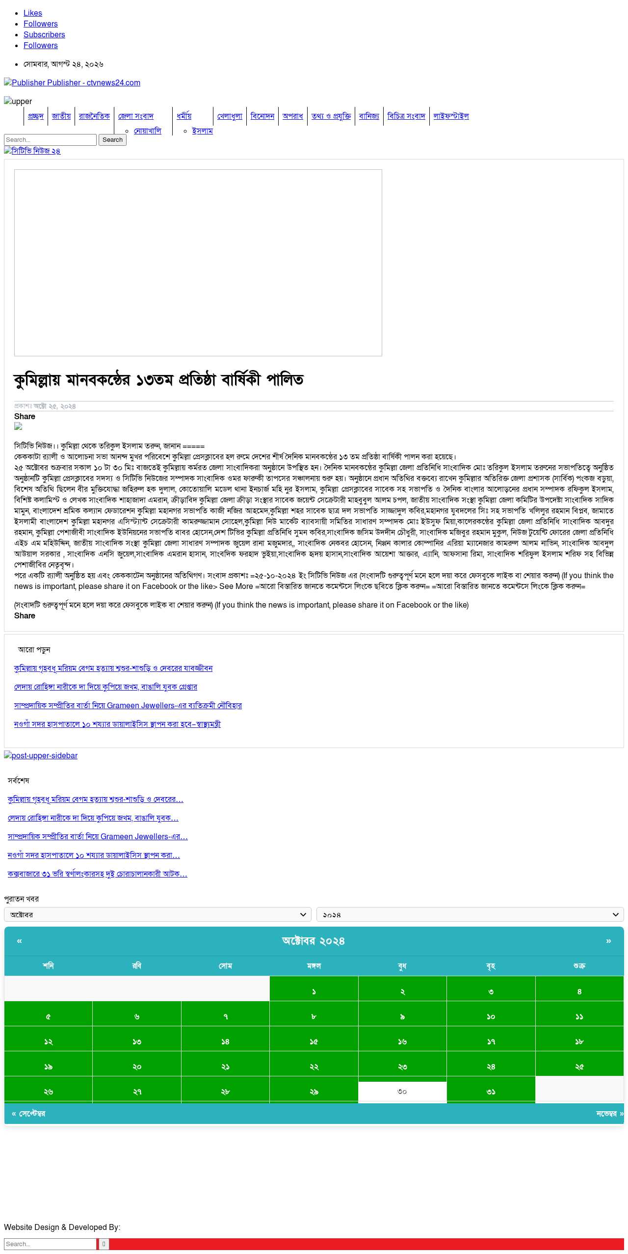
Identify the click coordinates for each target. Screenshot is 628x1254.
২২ (314, 1066)
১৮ (579, 1041)
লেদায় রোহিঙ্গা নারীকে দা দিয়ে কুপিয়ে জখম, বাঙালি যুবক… (93, 818)
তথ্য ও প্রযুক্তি (331, 116)
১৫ (314, 1041)
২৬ (48, 1091)
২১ (225, 1066)
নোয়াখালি (147, 131)
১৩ (136, 1041)
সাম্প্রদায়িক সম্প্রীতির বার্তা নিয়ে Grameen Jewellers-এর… (98, 836)
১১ (579, 1016)
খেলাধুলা (229, 116)
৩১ (491, 1091)
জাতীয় (61, 116)
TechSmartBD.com (155, 1227)
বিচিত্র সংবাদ (406, 116)
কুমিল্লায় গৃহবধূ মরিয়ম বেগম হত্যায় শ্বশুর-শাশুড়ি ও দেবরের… (95, 799)
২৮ (225, 1091)
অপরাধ (293, 116)
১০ (491, 1016)
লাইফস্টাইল (451, 116)
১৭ (491, 1041)
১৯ (48, 1066)
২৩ (402, 1066)
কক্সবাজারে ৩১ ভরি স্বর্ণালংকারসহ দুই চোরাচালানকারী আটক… (97, 874)
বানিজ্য (369, 116)
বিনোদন (262, 116)
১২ (48, 1041)
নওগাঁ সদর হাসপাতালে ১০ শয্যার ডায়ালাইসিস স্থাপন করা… (94, 855)
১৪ (225, 1041)
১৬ (402, 1041)
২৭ (137, 1091)
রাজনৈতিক (94, 116)
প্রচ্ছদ (36, 116)
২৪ (491, 1066)
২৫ (579, 1066)
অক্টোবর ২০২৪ (314, 941)
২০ (137, 1066)
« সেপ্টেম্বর (28, 1113)
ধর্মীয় (184, 116)
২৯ (314, 1091)
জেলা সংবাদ (136, 116)
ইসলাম (202, 131)
